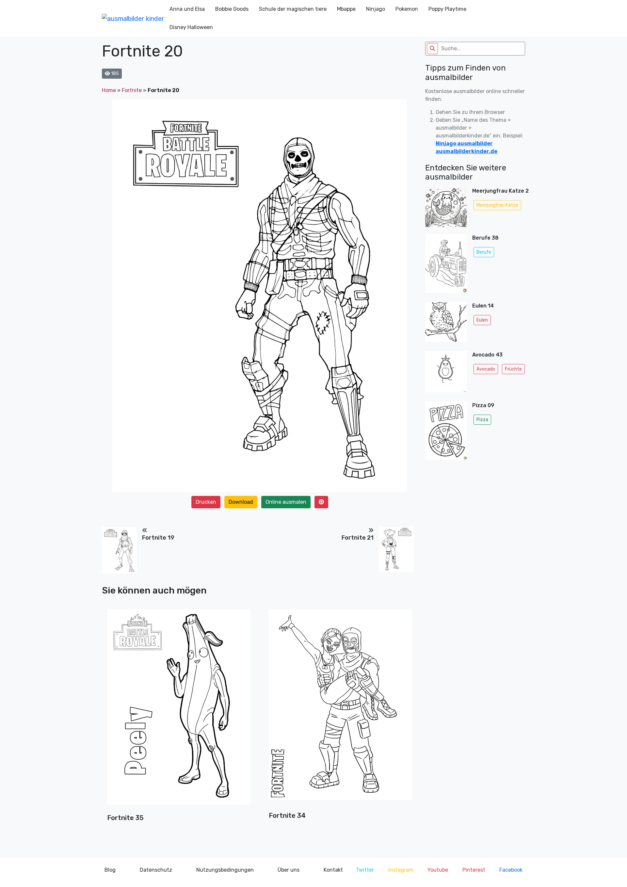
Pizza (482, 419)
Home (109, 90)
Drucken (206, 502)
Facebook (510, 870)
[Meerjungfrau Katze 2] (446, 208)
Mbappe (346, 9)
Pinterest (473, 870)
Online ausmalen (285, 502)
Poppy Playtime (447, 9)
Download (241, 502)
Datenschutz (156, 870)
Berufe (483, 252)
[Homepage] (133, 18)
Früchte (513, 369)
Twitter (365, 870)
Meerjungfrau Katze (497, 205)
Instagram (400, 870)
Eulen (482, 320)
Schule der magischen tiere (293, 9)
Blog (110, 870)
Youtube (437, 870)
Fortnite (132, 90)
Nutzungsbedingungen (225, 870)
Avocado (485, 369)
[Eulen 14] (446, 324)
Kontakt (333, 870)
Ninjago (375, 9)
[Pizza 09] (446, 433)
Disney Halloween (191, 27)
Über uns (288, 870)
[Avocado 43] (446, 374)
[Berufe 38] (446, 265)
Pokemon (406, 9)
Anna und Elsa (187, 9)
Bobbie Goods (232, 9)
